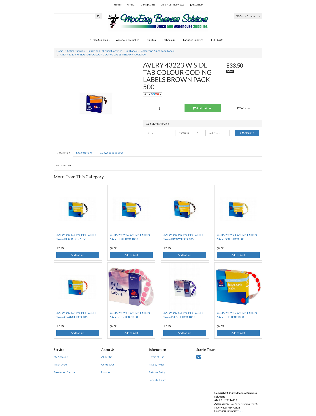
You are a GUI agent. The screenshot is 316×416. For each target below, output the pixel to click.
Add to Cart (204, 108)
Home (60, 50)
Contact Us (107, 364)
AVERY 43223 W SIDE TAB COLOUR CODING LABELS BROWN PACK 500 (103, 54)
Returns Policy (157, 372)
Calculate (248, 132)
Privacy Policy (156, 364)
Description (63, 152)
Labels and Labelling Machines (105, 50)
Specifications (84, 152)
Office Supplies (99, 39)
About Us (131, 4)
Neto (240, 411)
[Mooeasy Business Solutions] (158, 20)
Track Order (61, 364)
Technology (169, 39)
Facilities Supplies (193, 39)
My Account (61, 356)
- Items (247, 16)
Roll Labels (131, 50)
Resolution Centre (64, 372)
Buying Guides (148, 4)
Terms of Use (156, 356)
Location (106, 372)
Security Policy (157, 379)
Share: (147, 94)
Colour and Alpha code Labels (157, 50)
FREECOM (217, 39)
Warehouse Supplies (128, 39)
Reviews (104, 152)
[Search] (98, 16)
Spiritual (151, 39)
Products (117, 4)
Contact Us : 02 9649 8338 (172, 4)
